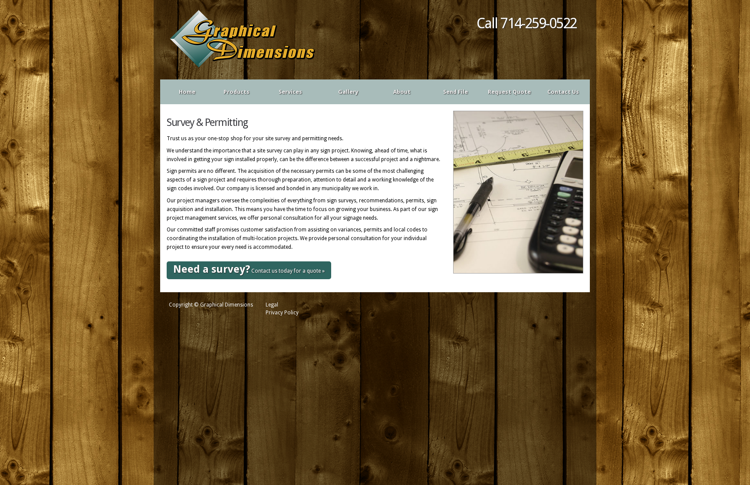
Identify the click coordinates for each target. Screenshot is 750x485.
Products (232, 92)
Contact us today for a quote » (249, 269)
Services (285, 92)
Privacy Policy (282, 313)
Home (187, 92)
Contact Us (563, 92)
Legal (272, 305)
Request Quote (509, 92)
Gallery (348, 92)
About (402, 92)
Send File (455, 92)
